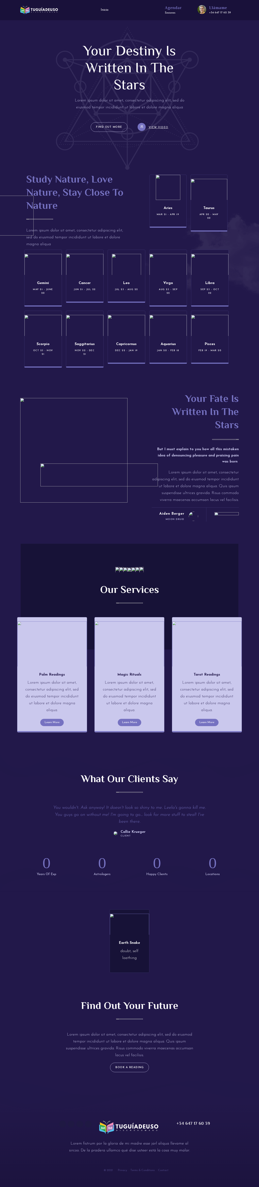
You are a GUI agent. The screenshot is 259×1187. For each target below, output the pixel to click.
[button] (109, 127)
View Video (158, 127)
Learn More (52, 722)
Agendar (173, 7)
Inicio (104, 10)
